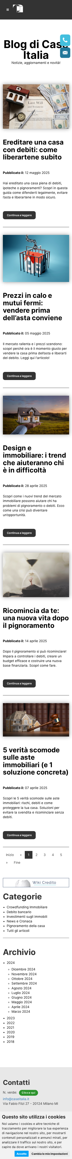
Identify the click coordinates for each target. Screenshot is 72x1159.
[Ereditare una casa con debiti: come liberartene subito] (36, 106)
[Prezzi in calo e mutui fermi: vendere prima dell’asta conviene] (36, 258)
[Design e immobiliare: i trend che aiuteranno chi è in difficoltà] (36, 414)
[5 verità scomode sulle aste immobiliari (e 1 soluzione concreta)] (36, 719)
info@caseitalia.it (16, 1099)
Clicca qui (28, 1092)
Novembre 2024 (24, 974)
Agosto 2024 (21, 988)
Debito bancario (19, 912)
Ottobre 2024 (22, 979)
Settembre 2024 (24, 983)
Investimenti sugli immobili (27, 917)
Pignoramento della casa (26, 926)
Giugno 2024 (22, 997)
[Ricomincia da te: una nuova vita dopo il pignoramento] (36, 574)
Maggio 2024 (22, 1002)
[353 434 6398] (65, 40)
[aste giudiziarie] (18, 8)
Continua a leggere (19, 215)
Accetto (22, 1153)
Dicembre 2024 (23, 969)
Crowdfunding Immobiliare (27, 907)
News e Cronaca (19, 921)
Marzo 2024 (21, 1011)
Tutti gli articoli (18, 931)
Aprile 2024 (20, 1007)
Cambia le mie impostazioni (49, 1153)
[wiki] (36, 882)
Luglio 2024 (21, 993)
